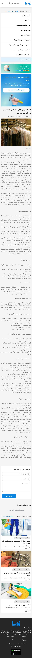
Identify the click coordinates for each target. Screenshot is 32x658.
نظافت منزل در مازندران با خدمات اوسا (19, 605)
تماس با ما (23, 640)
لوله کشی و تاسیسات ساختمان (21, 570)
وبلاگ (13, 640)
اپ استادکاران (10, 643)
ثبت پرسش (9, 496)
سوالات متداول (10, 636)
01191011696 (15, 3)
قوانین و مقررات (22, 643)
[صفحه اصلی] (28, 3)
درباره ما (24, 636)
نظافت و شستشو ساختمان (22, 538)
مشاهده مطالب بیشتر (7, 516)
